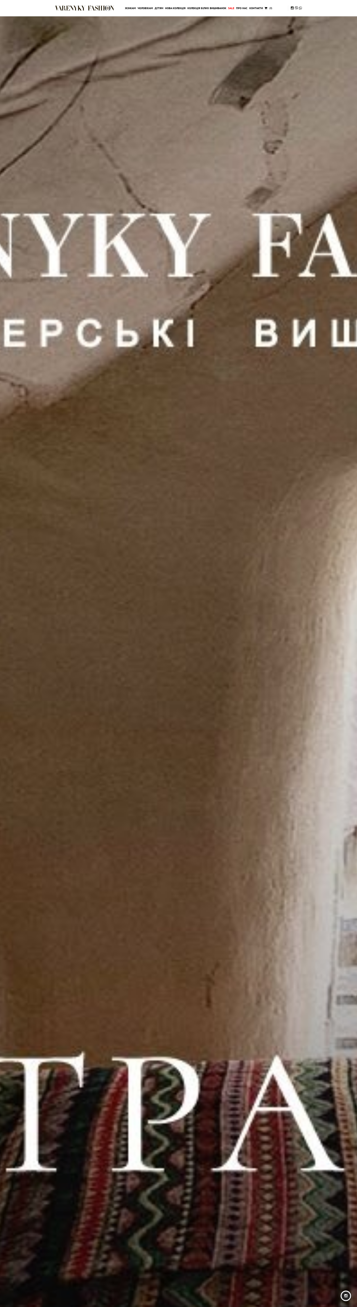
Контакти (256, 8)
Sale (231, 8)
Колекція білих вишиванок (206, 8)
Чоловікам (145, 8)
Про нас (241, 8)
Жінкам (130, 8)
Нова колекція (175, 8)
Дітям (159, 8)
